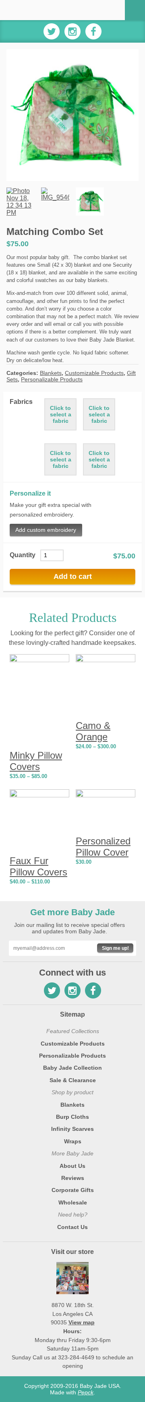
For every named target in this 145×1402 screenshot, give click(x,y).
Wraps (72, 1141)
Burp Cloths (72, 1117)
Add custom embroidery (45, 530)
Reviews (72, 1178)
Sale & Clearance (73, 1080)
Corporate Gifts (73, 1190)
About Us (72, 1166)
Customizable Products (94, 373)
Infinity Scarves (72, 1129)
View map (81, 1322)
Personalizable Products (52, 379)
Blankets (51, 373)
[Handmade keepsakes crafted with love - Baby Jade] (39, 10)
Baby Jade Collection (72, 1067)
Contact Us (72, 1227)
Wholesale (72, 1202)
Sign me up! (115, 948)
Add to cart (73, 576)
